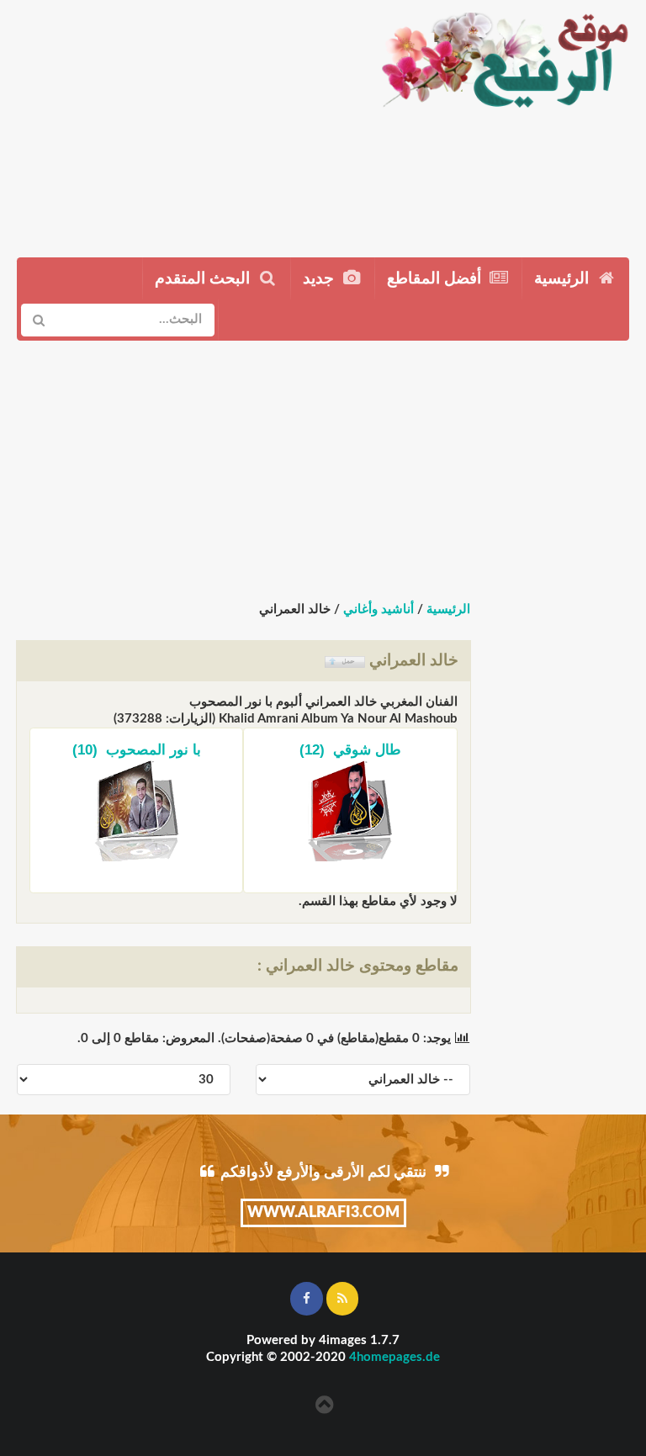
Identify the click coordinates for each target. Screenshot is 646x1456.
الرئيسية (563, 279)
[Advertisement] (182, 122)
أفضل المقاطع (436, 279)
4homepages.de (394, 1357)
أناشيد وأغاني (378, 609)
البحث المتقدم (204, 279)
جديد (320, 279)
